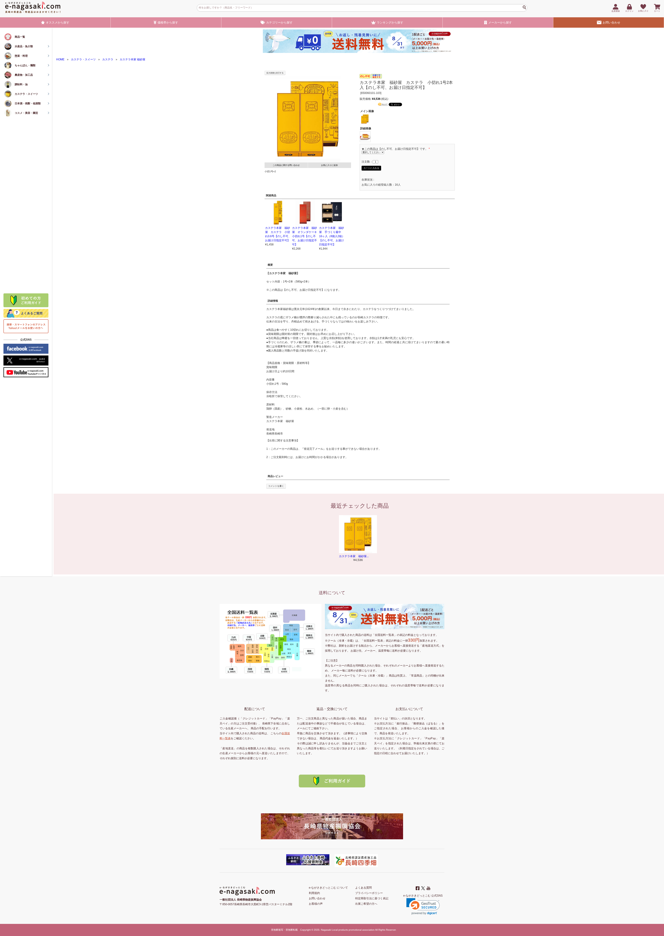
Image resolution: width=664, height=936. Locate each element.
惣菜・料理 (21, 55)
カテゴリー (279, 22)
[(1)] (365, 136)
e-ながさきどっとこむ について (328, 887)
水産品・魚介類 (24, 46)
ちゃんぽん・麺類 (25, 65)
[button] (423, 906)
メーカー (500, 22)
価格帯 (168, 22)
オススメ (57, 22)
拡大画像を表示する (275, 73)
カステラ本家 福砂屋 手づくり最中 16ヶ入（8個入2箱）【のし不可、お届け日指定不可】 (332, 236)
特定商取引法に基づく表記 (371, 898)
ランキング (390, 22)
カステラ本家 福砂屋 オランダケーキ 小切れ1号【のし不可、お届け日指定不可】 (306, 236)
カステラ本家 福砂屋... (354, 556)
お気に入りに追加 (329, 165)
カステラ (107, 59)
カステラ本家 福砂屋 (132, 59)
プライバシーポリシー (369, 893)
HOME (60, 59)
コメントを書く (276, 486)
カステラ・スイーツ (26, 93)
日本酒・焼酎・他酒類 (28, 103)
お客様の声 (316, 903)
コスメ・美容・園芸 (26, 112)
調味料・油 (21, 84)
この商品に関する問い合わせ (286, 165)
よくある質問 (363, 887)
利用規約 (314, 893)
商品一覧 (20, 36)
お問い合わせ (611, 22)
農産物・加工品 (24, 74)
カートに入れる (371, 168)
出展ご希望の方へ (366, 903)
